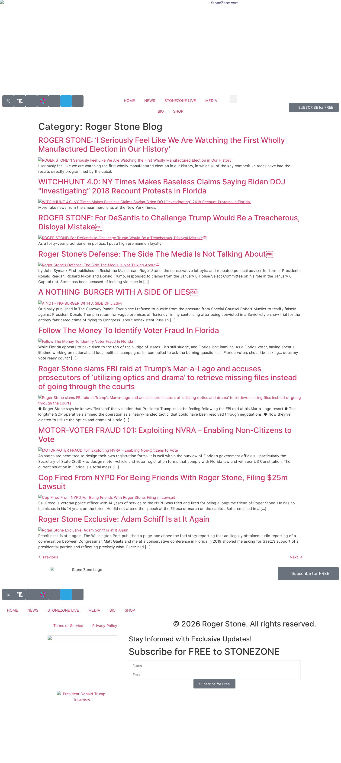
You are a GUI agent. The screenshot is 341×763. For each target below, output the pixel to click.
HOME (129, 100)
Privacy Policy (104, 625)
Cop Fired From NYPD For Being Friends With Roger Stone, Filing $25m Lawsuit (163, 482)
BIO (161, 111)
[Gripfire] (78, 101)
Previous (48, 557)
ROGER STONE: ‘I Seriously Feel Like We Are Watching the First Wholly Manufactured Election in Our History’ (161, 144)
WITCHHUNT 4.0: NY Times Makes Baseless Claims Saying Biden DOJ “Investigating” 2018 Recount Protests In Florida (161, 186)
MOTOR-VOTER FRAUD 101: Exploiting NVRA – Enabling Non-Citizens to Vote (165, 434)
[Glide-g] (54, 101)
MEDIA (211, 100)
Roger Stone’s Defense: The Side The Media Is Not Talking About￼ (155, 253)
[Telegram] (66, 101)
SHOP (178, 111)
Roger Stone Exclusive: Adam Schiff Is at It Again (123, 519)
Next (296, 557)
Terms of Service (68, 625)
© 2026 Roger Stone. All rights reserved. (244, 623)
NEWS (149, 100)
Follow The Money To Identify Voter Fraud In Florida (128, 330)
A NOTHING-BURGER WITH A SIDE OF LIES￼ (118, 292)
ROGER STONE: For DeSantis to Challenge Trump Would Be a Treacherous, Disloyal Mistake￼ (169, 222)
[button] (233, 99)
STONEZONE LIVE (180, 100)
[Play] (31, 101)
